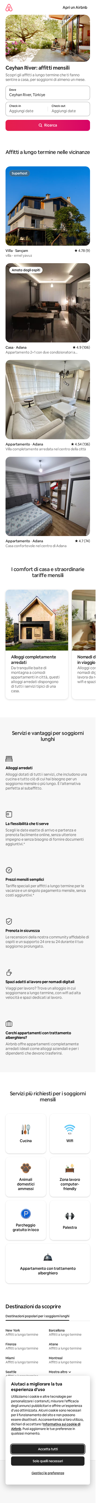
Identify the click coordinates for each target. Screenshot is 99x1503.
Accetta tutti (48, 1449)
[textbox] (26, 111)
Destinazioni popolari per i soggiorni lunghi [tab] (37, 1316)
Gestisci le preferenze (48, 1473)
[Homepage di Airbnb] (9, 7)
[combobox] (47, 95)
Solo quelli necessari (48, 1461)
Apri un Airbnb (75, 7)
